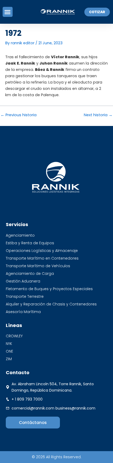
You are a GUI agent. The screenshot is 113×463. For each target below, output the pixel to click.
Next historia (98, 115)
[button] (8, 12)
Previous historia (19, 115)
